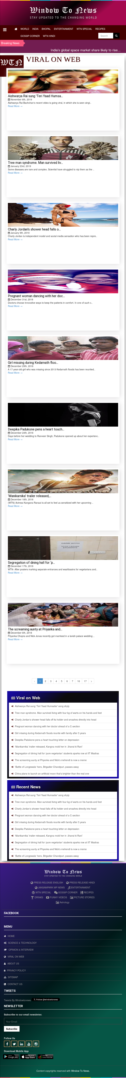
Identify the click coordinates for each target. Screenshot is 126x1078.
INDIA (35, 28)
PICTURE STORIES (83, 897)
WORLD (25, 28)
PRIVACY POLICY (16, 970)
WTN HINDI (49, 36)
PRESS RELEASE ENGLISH (48, 882)
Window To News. (80, 1070)
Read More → (15, 106)
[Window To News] (11, 1057)
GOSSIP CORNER (30, 36)
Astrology (64, 902)
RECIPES (100, 28)
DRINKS (38, 897)
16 (78, 681)
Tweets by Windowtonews (17, 1000)
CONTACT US (15, 984)
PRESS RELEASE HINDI (82, 882)
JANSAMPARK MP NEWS (51, 887)
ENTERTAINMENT (63, 28)
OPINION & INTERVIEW (21, 949)
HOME (11, 936)
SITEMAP (13, 977)
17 (85, 681)
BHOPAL (46, 28)
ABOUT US (13, 963)
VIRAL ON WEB (16, 956)
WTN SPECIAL (84, 28)
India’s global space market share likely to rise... (69, 50)
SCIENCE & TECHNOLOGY (22, 942)
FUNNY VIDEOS (58, 897)
